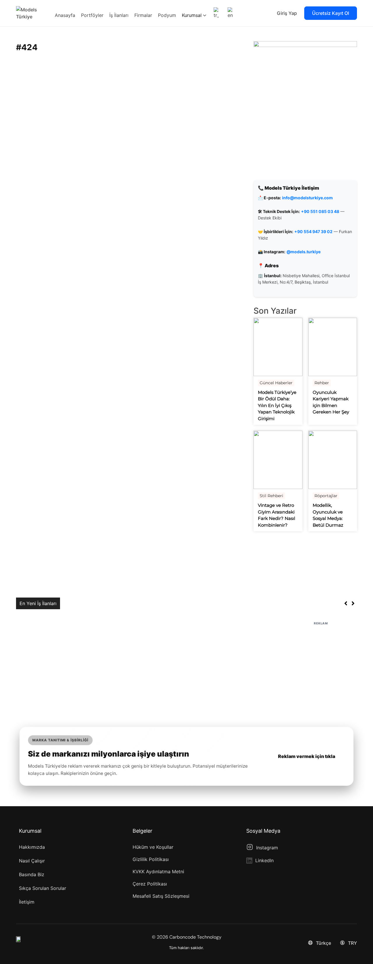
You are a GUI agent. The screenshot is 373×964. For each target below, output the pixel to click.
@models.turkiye (303, 251)
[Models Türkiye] (30, 12)
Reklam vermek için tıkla (306, 756)
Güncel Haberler (276, 382)
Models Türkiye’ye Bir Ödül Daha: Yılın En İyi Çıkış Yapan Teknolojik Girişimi (277, 405)
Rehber (321, 382)
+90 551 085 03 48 (320, 211)
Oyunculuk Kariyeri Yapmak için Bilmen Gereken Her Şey (331, 402)
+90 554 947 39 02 (313, 231)
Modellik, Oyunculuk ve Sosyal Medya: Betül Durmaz (328, 515)
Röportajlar (325, 495)
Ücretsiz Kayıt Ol (330, 13)
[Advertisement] (186, 667)
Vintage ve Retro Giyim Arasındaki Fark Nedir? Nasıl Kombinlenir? (276, 515)
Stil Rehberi (271, 495)
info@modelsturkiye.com (307, 197)
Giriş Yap (287, 13)
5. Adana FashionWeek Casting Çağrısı (106, 603)
